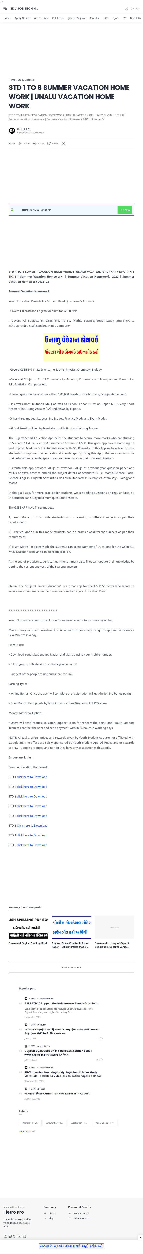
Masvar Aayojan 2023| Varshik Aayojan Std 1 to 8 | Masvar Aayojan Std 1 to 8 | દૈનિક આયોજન (62, 1031)
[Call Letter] (58, 18)
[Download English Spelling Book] (28, 927)
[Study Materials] (45, 998)
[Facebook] (5, 1236)
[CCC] (106, 18)
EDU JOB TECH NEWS (24, 8)
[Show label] (27, 1131)
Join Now (125, 210)
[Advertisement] (71, 53)
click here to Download (32, 777)
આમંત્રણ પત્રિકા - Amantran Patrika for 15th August (57, 1093)
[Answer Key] (41, 18)
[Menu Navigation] (5, 8)
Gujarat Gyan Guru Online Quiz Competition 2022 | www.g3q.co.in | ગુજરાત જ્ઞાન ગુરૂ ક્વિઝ (58, 1052)
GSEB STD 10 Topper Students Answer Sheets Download (61, 1003)
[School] (41, 1088)
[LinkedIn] (24, 1236)
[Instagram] (10, 1236)
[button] (126, 8)
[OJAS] (115, 18)
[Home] (6, 18)
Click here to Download (32, 825)
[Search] (132, 8)
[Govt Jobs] (135, 18)
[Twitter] (15, 1236)
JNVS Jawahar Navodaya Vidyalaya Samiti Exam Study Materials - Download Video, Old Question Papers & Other (62, 1074)
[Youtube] (19, 1236)
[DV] (124, 18)
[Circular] (94, 18)
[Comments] (100, 1038)
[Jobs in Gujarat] (77, 18)
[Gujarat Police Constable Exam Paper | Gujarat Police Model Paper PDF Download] (71, 927)
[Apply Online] (22, 18)
